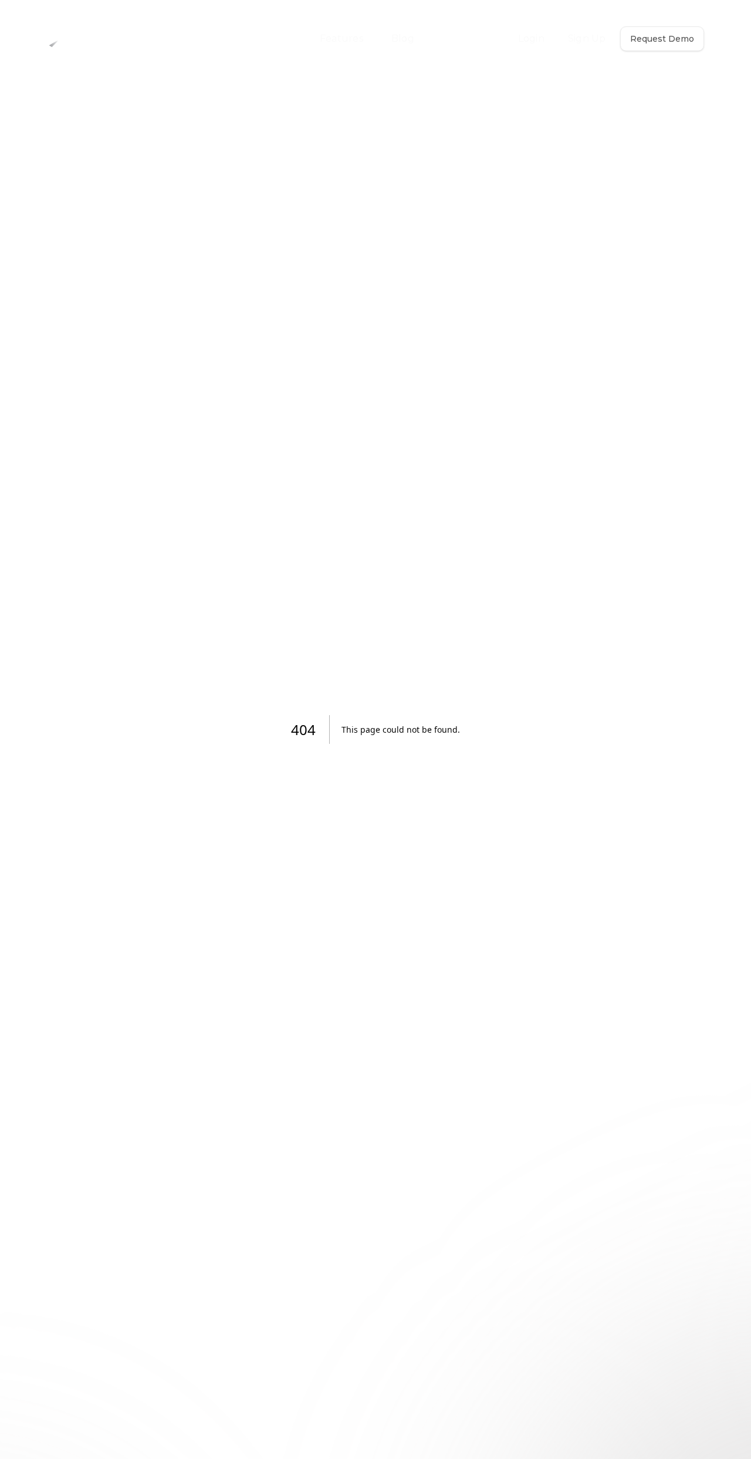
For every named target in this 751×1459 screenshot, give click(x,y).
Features (341, 38)
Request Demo (662, 38)
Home (276, 38)
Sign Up (587, 38)
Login (531, 38)
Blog (402, 38)
